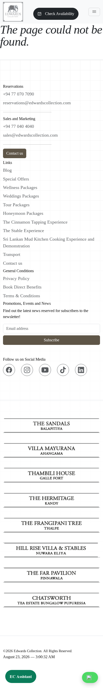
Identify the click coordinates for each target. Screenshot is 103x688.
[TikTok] (63, 370)
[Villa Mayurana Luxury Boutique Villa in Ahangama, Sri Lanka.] (51, 449)
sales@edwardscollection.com (30, 135)
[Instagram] (27, 370)
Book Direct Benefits (22, 286)
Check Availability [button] (59, 14)
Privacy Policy (16, 278)
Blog (7, 170)
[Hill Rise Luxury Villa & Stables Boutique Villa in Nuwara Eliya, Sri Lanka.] (51, 549)
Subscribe (51, 340)
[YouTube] (45, 370)
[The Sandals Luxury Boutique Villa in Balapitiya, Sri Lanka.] (51, 424)
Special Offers (16, 178)
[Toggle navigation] (94, 12)
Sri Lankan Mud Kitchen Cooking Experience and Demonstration (48, 242)
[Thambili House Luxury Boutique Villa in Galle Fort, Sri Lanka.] (51, 474)
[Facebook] (9, 370)
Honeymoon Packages (23, 213)
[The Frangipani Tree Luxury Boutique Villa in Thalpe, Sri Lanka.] (51, 524)
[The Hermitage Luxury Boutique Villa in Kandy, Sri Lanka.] (51, 499)
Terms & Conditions (21, 295)
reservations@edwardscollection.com (37, 102)
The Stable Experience (23, 230)
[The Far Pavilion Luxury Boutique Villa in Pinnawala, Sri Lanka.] (51, 574)
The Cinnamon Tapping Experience (35, 222)
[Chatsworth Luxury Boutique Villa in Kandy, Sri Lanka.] (51, 599)
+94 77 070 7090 (18, 93)
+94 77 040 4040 (18, 126)
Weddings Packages (21, 196)
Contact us (14, 153)
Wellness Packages (20, 187)
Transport (11, 254)
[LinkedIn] (81, 370)
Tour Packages (16, 204)
